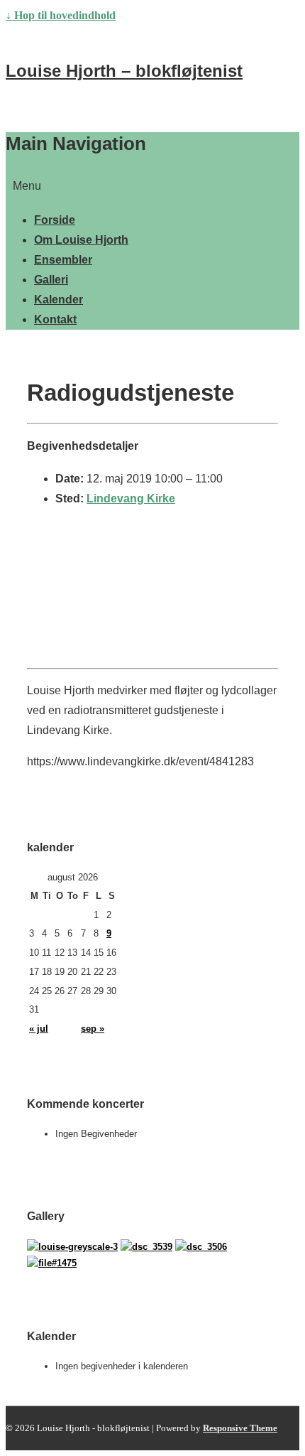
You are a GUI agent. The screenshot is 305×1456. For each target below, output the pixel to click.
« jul (38, 1028)
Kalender (58, 299)
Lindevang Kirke (131, 498)
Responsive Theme (240, 1428)
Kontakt (55, 319)
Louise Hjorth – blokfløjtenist (124, 70)
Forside (54, 220)
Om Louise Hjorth (81, 240)
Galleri (51, 280)
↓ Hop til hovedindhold (61, 15)
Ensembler (63, 260)
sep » (92, 1028)
